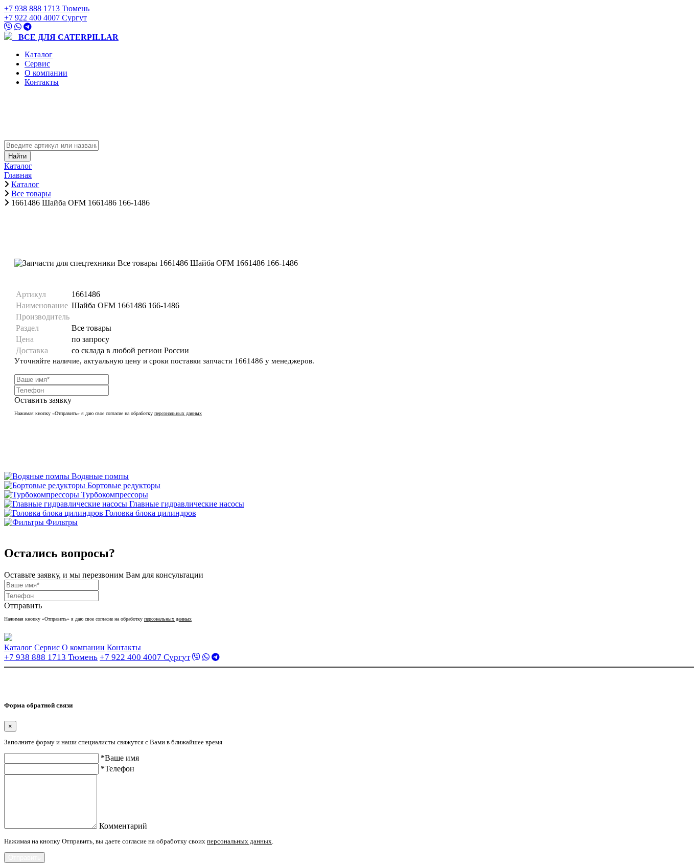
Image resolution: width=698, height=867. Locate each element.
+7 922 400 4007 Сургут (45, 17)
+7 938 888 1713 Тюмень (46, 8)
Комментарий (123, 826)
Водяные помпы (100, 476)
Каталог (39, 54)
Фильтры (62, 522)
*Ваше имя (120, 758)
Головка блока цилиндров (150, 513)
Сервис (37, 63)
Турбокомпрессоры (114, 494)
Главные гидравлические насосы (186, 503)
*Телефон (117, 768)
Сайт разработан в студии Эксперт (54, 686)
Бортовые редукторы (123, 485)
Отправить (24, 857)
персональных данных (178, 413)
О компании (46, 73)
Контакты (42, 82)
